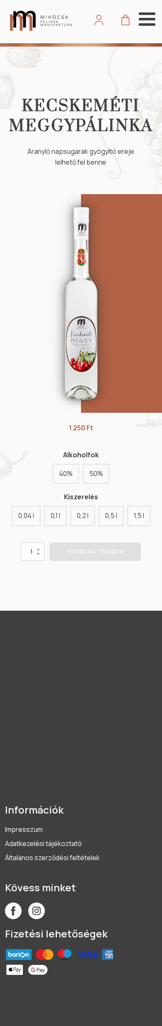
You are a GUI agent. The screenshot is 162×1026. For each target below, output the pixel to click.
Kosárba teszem (95, 551)
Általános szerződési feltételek (52, 857)
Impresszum (24, 829)
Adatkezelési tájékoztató (43, 843)
